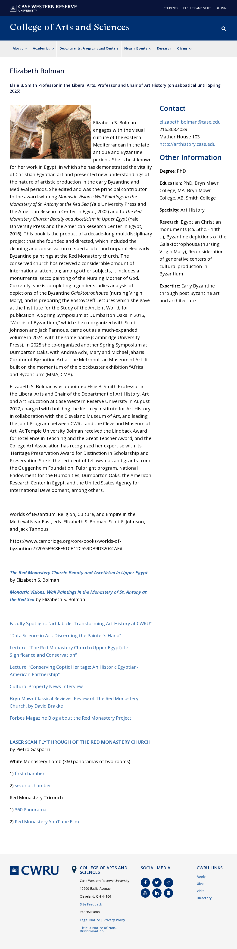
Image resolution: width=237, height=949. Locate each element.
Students (171, 8)
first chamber (30, 773)
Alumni (221, 8)
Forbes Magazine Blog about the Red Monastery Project (70, 718)
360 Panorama (30, 809)
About (18, 48)
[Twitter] (157, 882)
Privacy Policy (114, 920)
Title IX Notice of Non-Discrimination (98, 929)
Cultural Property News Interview (46, 686)
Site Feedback (91, 904)
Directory (204, 898)
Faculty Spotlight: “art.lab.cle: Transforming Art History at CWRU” (81, 623)
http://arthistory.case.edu (187, 144)
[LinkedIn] (157, 893)
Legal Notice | (91, 920)
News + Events (135, 48)
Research (164, 48)
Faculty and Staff (197, 8)
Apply (201, 876)
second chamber (33, 785)
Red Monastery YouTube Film (47, 821)
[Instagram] (168, 882)
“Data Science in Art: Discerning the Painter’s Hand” (65, 635)
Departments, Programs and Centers (88, 48)
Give (200, 883)
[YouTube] (145, 893)
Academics (41, 48)
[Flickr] (168, 893)
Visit (200, 891)
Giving (182, 48)
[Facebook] (145, 882)
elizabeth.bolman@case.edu (190, 122)
